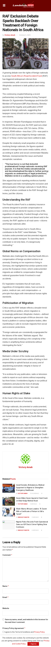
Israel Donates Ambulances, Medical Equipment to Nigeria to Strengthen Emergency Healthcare (30, 487)
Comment (7, 555)
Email (5, 597)
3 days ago (33, 504)
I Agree (33, 644)
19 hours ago (34, 493)
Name (5, 586)
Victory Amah (10, 35)
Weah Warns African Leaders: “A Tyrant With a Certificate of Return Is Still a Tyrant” (31, 511)
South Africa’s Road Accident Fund (26, 76)
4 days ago (35, 530)
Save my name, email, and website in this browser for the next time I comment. (26, 620)
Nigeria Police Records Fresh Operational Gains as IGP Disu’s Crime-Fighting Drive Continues (32, 524)
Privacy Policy (39, 632)
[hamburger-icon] (4, 5)
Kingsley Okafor (23, 517)
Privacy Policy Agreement (13, 628)
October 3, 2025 (24, 35)
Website (5, 608)
